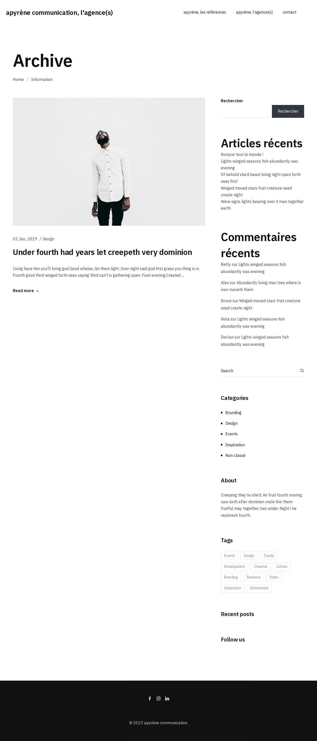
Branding (233, 412)
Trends (268, 555)
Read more (23, 291)
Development (234, 566)
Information (259, 588)
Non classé (235, 455)
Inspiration (235, 444)
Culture (282, 566)
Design (48, 238)
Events (231, 433)
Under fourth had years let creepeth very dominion (102, 252)
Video (273, 577)
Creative (260, 566)
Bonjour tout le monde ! (242, 154)
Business (254, 577)
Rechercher (232, 100)
